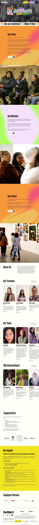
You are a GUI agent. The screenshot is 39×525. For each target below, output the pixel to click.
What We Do (31, 511)
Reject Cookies (26, 521)
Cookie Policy (25, 523)
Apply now (25, 2)
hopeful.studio (12, 521)
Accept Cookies (18, 521)
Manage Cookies (34, 521)
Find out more (10, 133)
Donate (32, 2)
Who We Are (22, 511)
